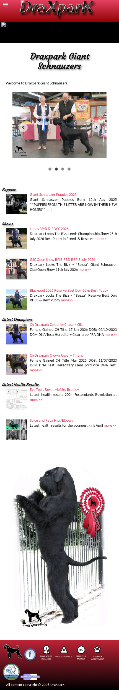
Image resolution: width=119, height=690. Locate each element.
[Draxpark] (13, 661)
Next (98, 127)
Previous (21, 127)
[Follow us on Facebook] (30, 661)
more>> (100, 239)
